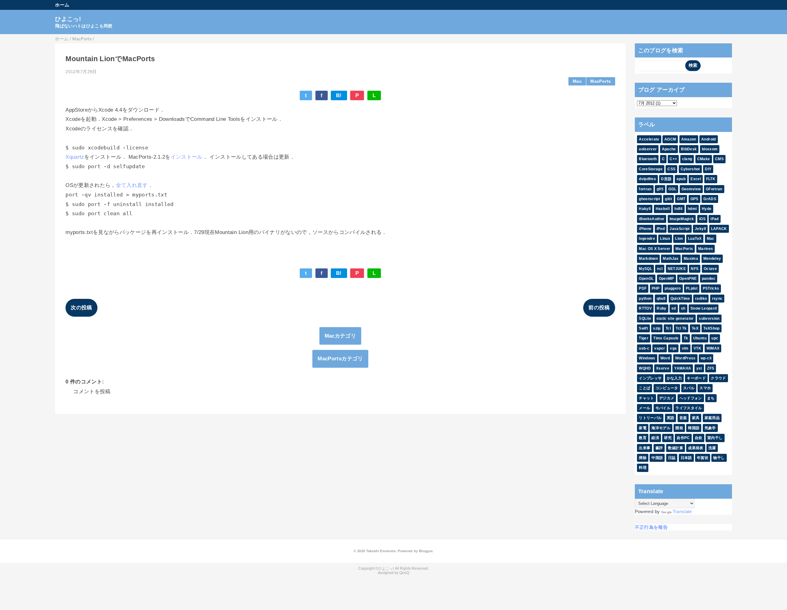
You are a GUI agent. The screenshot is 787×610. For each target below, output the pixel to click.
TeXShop (711, 328)
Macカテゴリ (340, 336)
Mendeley (712, 258)
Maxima (691, 258)
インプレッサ (650, 378)
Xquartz (74, 157)
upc (714, 338)
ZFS (710, 368)
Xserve (662, 368)
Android (708, 139)
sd (673, 308)
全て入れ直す (132, 185)
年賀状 (702, 458)
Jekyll (700, 229)
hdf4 (678, 209)
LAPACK (719, 229)
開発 (679, 428)
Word (665, 358)
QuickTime (680, 298)
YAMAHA (682, 368)
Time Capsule (665, 338)
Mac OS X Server (654, 249)
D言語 (666, 179)
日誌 (672, 458)
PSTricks (711, 288)
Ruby (661, 308)
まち (711, 398)
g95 (660, 189)
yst (699, 368)
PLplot (692, 288)
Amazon (688, 139)
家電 (643, 428)
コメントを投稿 (91, 391)
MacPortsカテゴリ (340, 359)
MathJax (670, 258)
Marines (705, 249)
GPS (694, 199)
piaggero (673, 288)
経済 (655, 438)
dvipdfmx (647, 179)
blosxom (710, 149)
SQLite (645, 318)
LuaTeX (695, 238)
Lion (679, 238)
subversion (709, 318)
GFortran (714, 189)
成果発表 (695, 448)
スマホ (705, 388)
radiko (701, 298)
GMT (681, 199)
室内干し (714, 438)
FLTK (710, 179)
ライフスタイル (688, 408)
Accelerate (649, 139)
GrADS (709, 199)
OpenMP (666, 278)
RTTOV (645, 308)
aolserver (648, 149)
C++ (673, 159)
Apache (669, 149)
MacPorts (600, 81)
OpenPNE (688, 278)
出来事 (644, 448)
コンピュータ (666, 388)
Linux (665, 238)
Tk (686, 338)
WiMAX (713, 348)
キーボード (696, 378)
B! (339, 95)
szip (656, 328)
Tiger (643, 338)
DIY (708, 169)
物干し (719, 458)
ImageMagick (682, 219)
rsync (717, 298)
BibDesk (689, 149)
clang (687, 159)
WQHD (645, 368)
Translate (682, 511)
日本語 (686, 458)
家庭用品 (712, 418)
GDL (672, 189)
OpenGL (646, 278)
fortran (645, 189)
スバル (688, 388)
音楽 (683, 418)
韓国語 (693, 428)
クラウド (718, 378)
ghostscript (649, 199)
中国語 (657, 458)
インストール (187, 157)
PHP (656, 288)
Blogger (425, 551)
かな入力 (674, 378)
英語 (670, 418)
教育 (643, 438)
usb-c (644, 348)
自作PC (683, 438)
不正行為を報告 (651, 527)
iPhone (645, 229)
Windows (647, 358)
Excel (695, 179)
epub (681, 179)
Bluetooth (648, 159)
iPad (714, 219)
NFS (694, 269)
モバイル (662, 408)
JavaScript (680, 229)
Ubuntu (699, 338)
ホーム (62, 4)
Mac (577, 81)
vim (685, 348)
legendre (647, 238)
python (645, 298)
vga (673, 348)
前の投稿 (599, 308)
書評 (659, 448)
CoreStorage (650, 169)
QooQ (404, 573)
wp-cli (706, 358)
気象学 (710, 428)
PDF (643, 288)
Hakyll (645, 209)
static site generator (675, 318)
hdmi (692, 209)
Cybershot (690, 169)
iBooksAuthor (651, 219)
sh (683, 308)
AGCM (670, 139)
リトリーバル (650, 418)
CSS (671, 169)
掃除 (643, 458)
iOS (702, 219)
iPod (661, 229)
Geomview (691, 189)
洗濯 (712, 448)
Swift (643, 328)
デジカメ (666, 398)
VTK (697, 348)
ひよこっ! (68, 19)
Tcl (668, 328)
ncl (659, 269)
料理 (643, 467)
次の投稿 (81, 308)
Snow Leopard (703, 308)
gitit (668, 199)
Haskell (663, 209)
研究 (668, 438)
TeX (695, 328)
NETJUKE (677, 269)
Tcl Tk (681, 328)
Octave (710, 269)
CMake (703, 159)
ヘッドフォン (690, 398)
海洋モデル (660, 428)
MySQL (645, 269)
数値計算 (675, 448)
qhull (661, 298)
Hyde (706, 209)
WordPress (685, 358)
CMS (719, 159)
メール (644, 408)
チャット (646, 398)
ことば (644, 388)
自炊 (698, 438)
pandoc (708, 278)
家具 (696, 418)
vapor (659, 348)
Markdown (648, 258)
